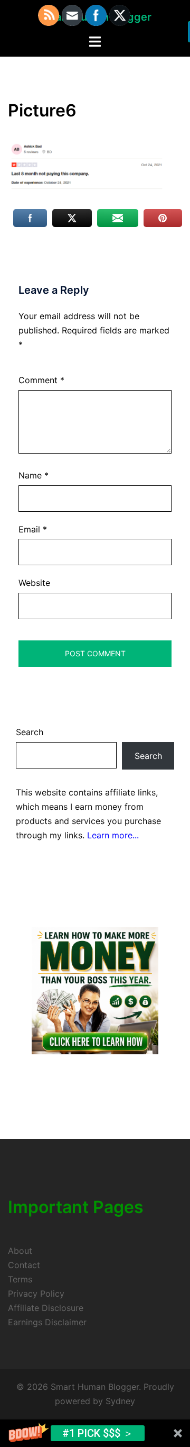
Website (34, 582)
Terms (20, 1279)
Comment (41, 380)
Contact (24, 1265)
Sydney (120, 1401)
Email (32, 529)
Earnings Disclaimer (47, 1322)
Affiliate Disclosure (45, 1308)
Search (29, 732)
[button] (95, 1433)
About (20, 1250)
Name (33, 475)
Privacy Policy (36, 1293)
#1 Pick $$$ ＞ (98, 1433)
